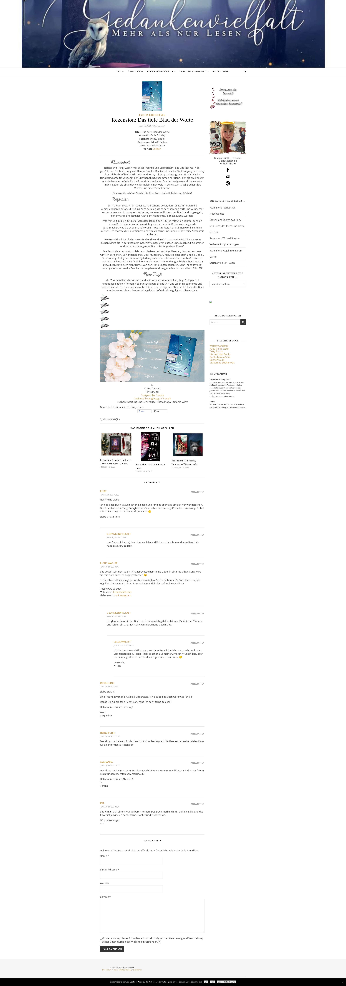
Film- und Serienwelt (193, 71)
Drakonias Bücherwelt (221, 362)
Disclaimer (137, 970)
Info (118, 71)
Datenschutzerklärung (123, 970)
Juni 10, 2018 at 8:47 (109, 686)
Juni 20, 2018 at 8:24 (109, 806)
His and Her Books (220, 354)
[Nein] (342, 982)
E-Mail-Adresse (109, 869)
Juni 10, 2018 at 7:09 (116, 616)
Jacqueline (107, 683)
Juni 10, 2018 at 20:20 (110, 765)
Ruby (103, 491)
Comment (105, 896)
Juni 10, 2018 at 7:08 (116, 537)
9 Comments (159, 126)
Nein (212, 982)
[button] (144, 411)
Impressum (107, 970)
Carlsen (157, 148)
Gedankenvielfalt (111, 419)
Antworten (197, 492)
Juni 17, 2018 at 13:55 (124, 645)
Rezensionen (220, 71)
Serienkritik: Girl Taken (222, 262)
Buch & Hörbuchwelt (160, 71)
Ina (102, 803)
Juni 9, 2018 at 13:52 (109, 494)
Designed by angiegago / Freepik (152, 398)
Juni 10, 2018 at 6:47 (109, 566)
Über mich (134, 71)
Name (104, 855)
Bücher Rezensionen (152, 115)
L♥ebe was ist (108, 563)
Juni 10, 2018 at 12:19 (110, 736)
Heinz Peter (107, 732)
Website (104, 883)
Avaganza (106, 762)
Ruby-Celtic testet (219, 348)
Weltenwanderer (218, 345)
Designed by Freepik (152, 395)
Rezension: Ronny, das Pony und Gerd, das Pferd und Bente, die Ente (227, 226)
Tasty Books (216, 351)
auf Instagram (123, 595)
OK (206, 982)
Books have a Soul (219, 357)
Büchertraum (216, 359)
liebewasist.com (122, 592)
